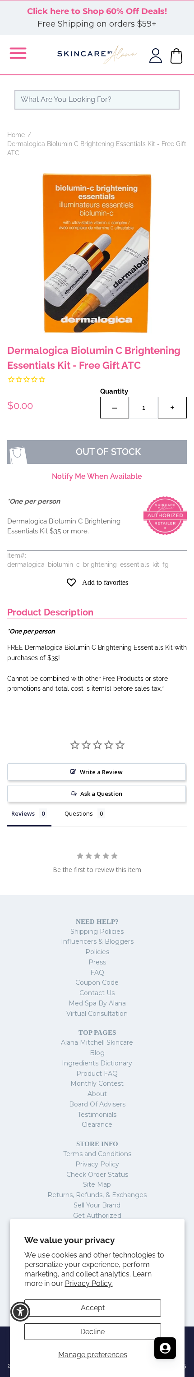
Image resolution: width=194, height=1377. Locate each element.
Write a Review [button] (101, 772)
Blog (97, 1053)
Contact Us (97, 993)
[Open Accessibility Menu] (20, 1312)
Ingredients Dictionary (97, 1063)
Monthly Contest (97, 1083)
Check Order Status (97, 1174)
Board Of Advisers (97, 1104)
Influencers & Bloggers (97, 941)
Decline (92, 1331)
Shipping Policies (97, 931)
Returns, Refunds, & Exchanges (97, 1195)
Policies (97, 952)
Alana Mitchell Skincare (97, 1042)
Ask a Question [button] (101, 793)
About (97, 1094)
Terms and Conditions (97, 1154)
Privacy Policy (97, 1164)
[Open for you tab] (165, 1348)
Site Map (97, 1184)
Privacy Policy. (89, 1283)
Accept (93, 1308)
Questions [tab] (79, 813)
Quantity (114, 391)
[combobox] (97, 100)
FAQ (97, 972)
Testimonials (97, 1115)
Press (97, 962)
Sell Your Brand (97, 1205)
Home (16, 134)
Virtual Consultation (97, 1014)
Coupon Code (97, 982)
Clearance (97, 1124)
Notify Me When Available (97, 476)
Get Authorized (97, 1216)
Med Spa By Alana (97, 1003)
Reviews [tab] (23, 813)
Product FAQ (97, 1073)
